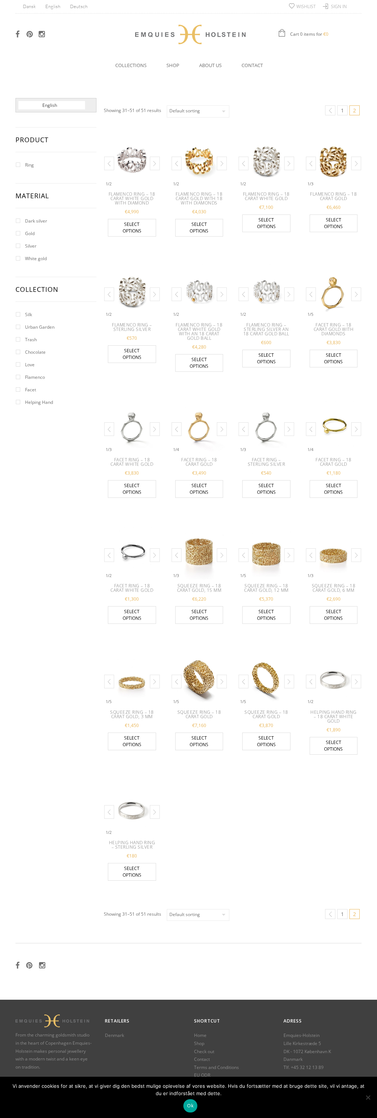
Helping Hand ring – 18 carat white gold (333, 716)
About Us (210, 65)
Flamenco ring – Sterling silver (132, 327)
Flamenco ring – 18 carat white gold (266, 196)
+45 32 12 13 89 (307, 1067)
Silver (30, 246)
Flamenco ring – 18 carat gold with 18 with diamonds (199, 198)
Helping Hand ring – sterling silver (132, 844)
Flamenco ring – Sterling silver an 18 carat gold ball (266, 329)
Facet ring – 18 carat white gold (131, 462)
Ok (190, 1105)
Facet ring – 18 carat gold (199, 462)
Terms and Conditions (216, 1067)
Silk (28, 314)
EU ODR (202, 1075)
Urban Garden (39, 327)
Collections (131, 65)
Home (200, 1035)
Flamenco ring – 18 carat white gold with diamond (132, 198)
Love (30, 364)
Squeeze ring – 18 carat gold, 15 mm (199, 588)
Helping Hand (39, 402)
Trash (31, 339)
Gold (30, 233)
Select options (132, 227)
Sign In (339, 6)
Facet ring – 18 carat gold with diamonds (334, 329)
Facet (30, 390)
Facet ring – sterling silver (266, 462)
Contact (252, 65)
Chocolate (35, 352)
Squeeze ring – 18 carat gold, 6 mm (334, 588)
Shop (172, 65)
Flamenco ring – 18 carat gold (333, 196)
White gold (36, 258)
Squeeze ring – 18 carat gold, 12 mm (266, 588)
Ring (29, 165)
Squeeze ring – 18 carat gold (199, 714)
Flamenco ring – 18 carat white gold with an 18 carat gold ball (199, 331)
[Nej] (367, 1097)
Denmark (114, 1035)
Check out (204, 1051)
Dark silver (36, 221)
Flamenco (35, 377)
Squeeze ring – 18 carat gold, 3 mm (132, 714)
